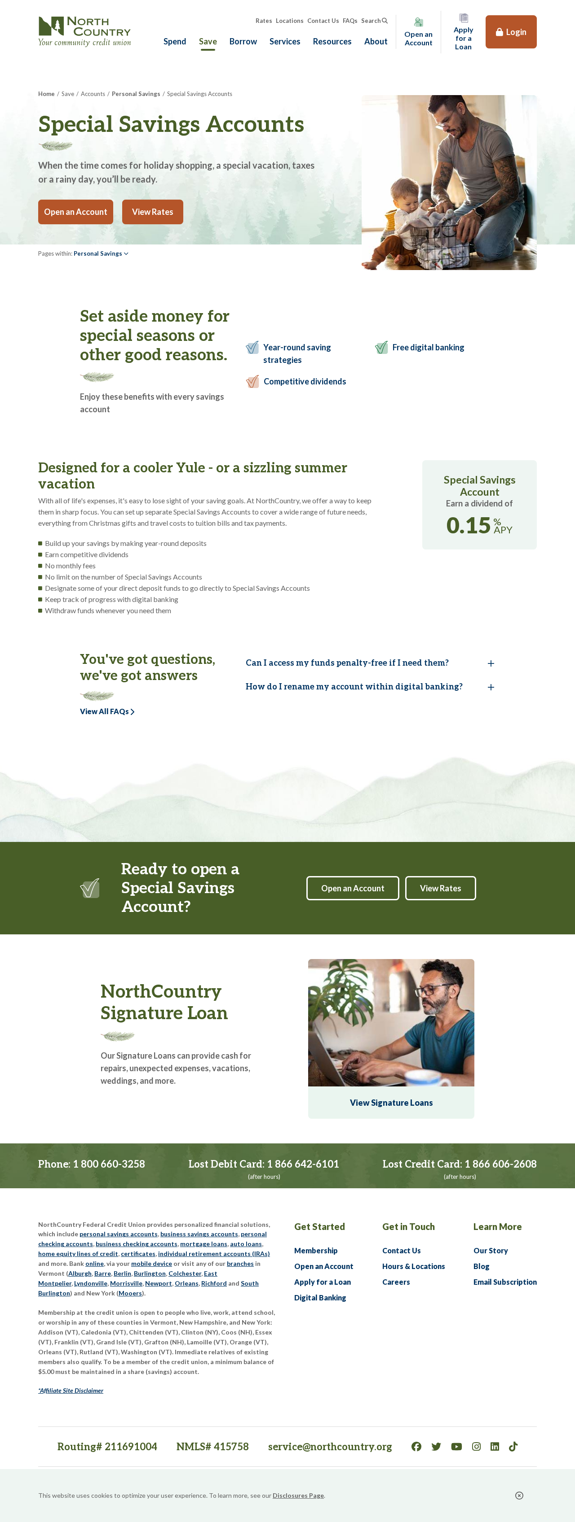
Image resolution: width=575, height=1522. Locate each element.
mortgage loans (203, 1243)
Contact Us (323, 20)
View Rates (152, 212)
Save (208, 41)
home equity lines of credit (78, 1253)
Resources (332, 41)
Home (46, 93)
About (376, 41)
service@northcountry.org (330, 1447)
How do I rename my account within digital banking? (354, 687)
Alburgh (80, 1273)
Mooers (130, 1293)
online (94, 1263)
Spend (175, 41)
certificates (138, 1253)
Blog (481, 1266)
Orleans (187, 1283)
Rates (264, 20)
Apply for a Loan (322, 1282)
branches (240, 1263)
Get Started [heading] (319, 1226)
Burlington (150, 1273)
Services (285, 41)
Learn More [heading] (497, 1226)
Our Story (490, 1250)
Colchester (184, 1273)
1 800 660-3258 (109, 1164)
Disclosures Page (298, 1495)
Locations (290, 20)
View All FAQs (104, 711)
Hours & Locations (413, 1266)
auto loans (246, 1243)
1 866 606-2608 (500, 1164)
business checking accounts (136, 1243)
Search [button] (371, 20)
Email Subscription (505, 1282)
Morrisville (126, 1283)
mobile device (151, 1263)
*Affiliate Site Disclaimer (70, 1390)
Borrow (243, 41)
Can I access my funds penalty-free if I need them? (347, 663)
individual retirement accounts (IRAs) (214, 1253)
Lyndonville (90, 1283)
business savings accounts (199, 1234)
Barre (102, 1273)
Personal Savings (136, 93)
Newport (158, 1283)
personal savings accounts (119, 1234)
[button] (101, 253)
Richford (214, 1283)
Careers (396, 1282)
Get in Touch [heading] (408, 1226)
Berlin (122, 1273)
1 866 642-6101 (303, 1164)
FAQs (350, 20)
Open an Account (78, 211)
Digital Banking (320, 1297)
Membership (316, 1250)
